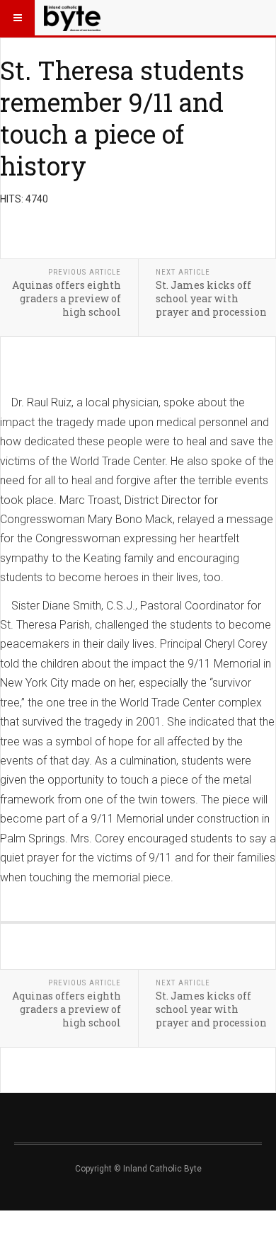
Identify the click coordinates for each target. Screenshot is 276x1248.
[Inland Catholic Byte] (72, 17)
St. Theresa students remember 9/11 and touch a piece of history (122, 118)
